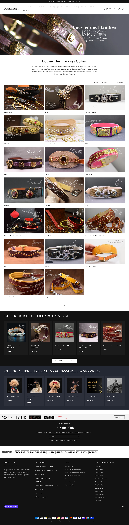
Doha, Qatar (39, 489)
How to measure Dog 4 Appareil (75, 472)
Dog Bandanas (99, 472)
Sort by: (96, 82)
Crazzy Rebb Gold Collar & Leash (95, 235)
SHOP (9, 352)
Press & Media (69, 485)
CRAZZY (43, 452)
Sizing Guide (69, 466)
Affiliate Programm (41, 497)
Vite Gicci (47, 205)
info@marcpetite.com (42, 478)
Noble (6, 174)
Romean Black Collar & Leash (13, 235)
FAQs (66, 479)
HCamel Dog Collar (90, 266)
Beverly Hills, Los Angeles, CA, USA (47, 485)
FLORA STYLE (70, 452)
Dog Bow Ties (99, 485)
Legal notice (95, 520)
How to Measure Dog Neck (73, 469)
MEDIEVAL (59, 452)
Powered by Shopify (47, 521)
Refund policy (57, 520)
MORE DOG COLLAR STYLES (64, 360)
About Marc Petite (70, 482)
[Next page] (74, 305)
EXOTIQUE (25, 452)
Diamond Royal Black (91, 112)
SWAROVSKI (34, 452)
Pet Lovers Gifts (100, 497)
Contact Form (39, 474)
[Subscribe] (78, 436)
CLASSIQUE (93, 452)
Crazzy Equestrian (9, 297)
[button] (115, 9)
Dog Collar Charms (101, 479)
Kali (5, 266)
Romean (6, 143)
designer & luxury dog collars (58, 69)
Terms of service (76, 520)
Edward (6, 205)
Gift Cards (98, 500)
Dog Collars (98, 466)
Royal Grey (48, 266)
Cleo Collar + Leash (50, 235)
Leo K (46, 112)
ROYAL (17, 452)
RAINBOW (51, 452)
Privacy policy (66, 520)
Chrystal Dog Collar (50, 144)
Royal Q (87, 205)
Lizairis (87, 143)
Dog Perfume (99, 491)
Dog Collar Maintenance (72, 475)
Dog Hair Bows (99, 482)
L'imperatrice (8, 112)
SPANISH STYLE (82, 452)
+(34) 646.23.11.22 (46, 466)
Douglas (47, 297)
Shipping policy (86, 520)
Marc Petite (38, 521)
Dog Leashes (99, 469)
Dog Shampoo (99, 494)
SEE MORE (119, 417)
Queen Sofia (88, 174)
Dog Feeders (99, 475)
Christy (47, 174)
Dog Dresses (99, 488)
